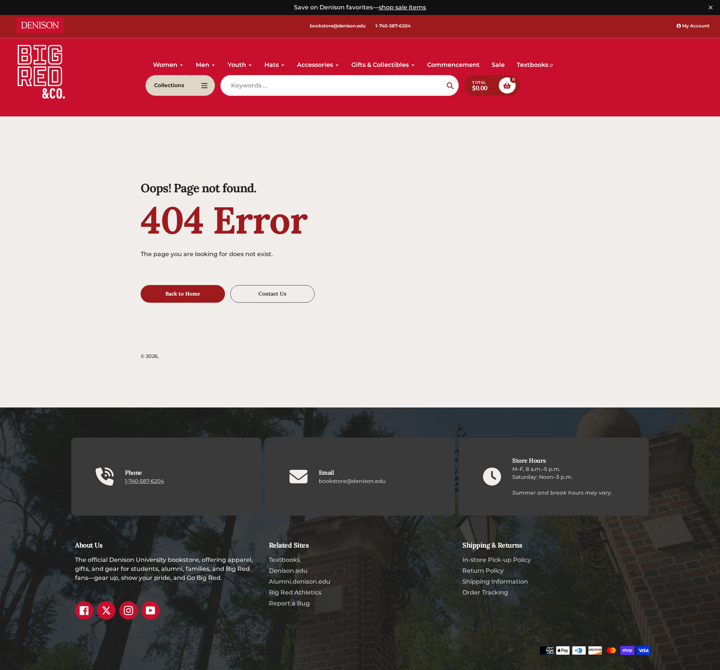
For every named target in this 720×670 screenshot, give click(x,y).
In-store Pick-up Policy (496, 559)
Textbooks (284, 559)
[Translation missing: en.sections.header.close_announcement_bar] (710, 7)
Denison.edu (288, 570)
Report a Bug (289, 603)
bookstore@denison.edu (338, 26)
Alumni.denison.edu (299, 581)
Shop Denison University (191, 356)
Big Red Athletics (295, 592)
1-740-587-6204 (393, 26)
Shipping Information (495, 581)
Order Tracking (485, 592)
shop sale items (402, 7)
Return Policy (483, 570)
